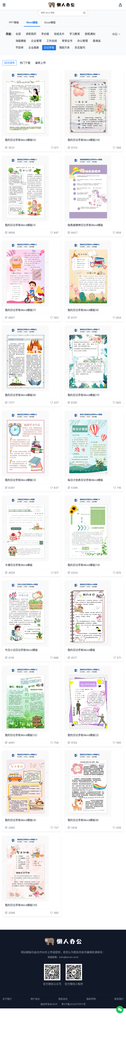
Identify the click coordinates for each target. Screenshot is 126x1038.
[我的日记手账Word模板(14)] (94, 103)
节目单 (19, 47)
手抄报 (45, 34)
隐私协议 (63, 998)
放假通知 (90, 34)
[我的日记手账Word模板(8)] (94, 783)
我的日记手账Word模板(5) (20, 140)
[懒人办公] (61, 4)
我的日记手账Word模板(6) (20, 395)
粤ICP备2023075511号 (73, 1004)
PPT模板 (14, 22)
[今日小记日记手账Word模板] (31, 613)
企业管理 (36, 40)
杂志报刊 (80, 47)
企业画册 (33, 47)
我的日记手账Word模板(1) (20, 225)
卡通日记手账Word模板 (18, 565)
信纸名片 (59, 34)
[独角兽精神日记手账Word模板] (94, 188)
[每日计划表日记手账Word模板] (94, 443)
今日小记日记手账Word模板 (21, 650)
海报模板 (21, 40)
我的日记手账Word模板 (81, 650)
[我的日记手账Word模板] (94, 613)
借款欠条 (64, 47)
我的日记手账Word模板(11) (83, 395)
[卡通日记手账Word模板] (31, 528)
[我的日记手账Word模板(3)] (31, 443)
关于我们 (7, 998)
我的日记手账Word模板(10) (21, 905)
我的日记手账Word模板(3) (20, 480)
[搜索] (84, 13)
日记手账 (49, 47)
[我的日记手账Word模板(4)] (31, 783)
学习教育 (74, 34)
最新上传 (40, 62)
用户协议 (35, 998)
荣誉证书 (67, 40)
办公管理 (82, 40)
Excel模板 (50, 22)
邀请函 (97, 40)
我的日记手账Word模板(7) (20, 310)
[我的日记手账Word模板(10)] (31, 868)
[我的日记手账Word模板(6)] (31, 358)
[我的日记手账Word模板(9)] (94, 273)
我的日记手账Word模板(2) (83, 735)
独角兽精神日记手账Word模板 (85, 225)
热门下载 (25, 62)
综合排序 (9, 62)
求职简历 (31, 34)
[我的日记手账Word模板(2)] (94, 698)
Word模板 (32, 22)
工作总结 (51, 40)
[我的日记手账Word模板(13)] (94, 528)
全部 (18, 34)
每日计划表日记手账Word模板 (85, 480)
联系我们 (119, 998)
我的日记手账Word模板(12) (21, 735)
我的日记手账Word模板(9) (83, 310)
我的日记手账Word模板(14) (84, 140)
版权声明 (91, 998)
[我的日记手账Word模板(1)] (31, 188)
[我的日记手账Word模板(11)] (94, 358)
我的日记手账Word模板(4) (20, 820)
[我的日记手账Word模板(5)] (31, 103)
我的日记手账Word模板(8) (83, 820)
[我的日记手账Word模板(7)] (31, 273)
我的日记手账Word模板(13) (84, 565)
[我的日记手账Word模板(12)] (31, 698)
